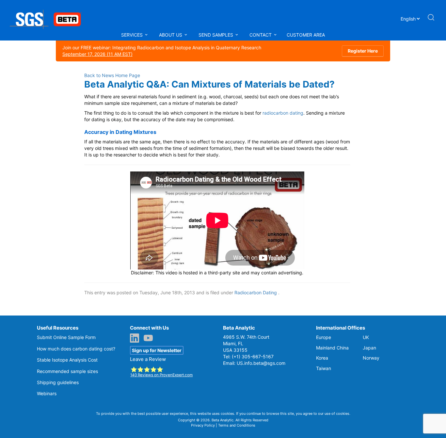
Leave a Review (148, 359)
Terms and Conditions (236, 425)
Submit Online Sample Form (66, 337)
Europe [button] (323, 337)
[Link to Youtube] (150, 338)
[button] (431, 20)
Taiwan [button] (323, 368)
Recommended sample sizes (67, 371)
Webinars (46, 393)
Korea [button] (322, 358)
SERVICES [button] (132, 35)
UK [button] (366, 337)
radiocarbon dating (283, 113)
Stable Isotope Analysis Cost (67, 360)
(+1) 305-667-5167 (253, 356)
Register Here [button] (363, 51)
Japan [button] (369, 347)
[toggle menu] (146, 35)
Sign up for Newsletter (157, 350)
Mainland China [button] (332, 347)
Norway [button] (371, 358)
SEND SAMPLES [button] (216, 35)
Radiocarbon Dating (255, 292)
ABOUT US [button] (171, 35)
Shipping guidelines (58, 382)
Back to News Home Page (112, 75)
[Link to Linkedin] (136, 338)
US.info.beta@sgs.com (261, 363)
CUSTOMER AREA (306, 35)
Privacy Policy (203, 425)
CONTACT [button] (260, 35)
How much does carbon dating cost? (76, 348)
